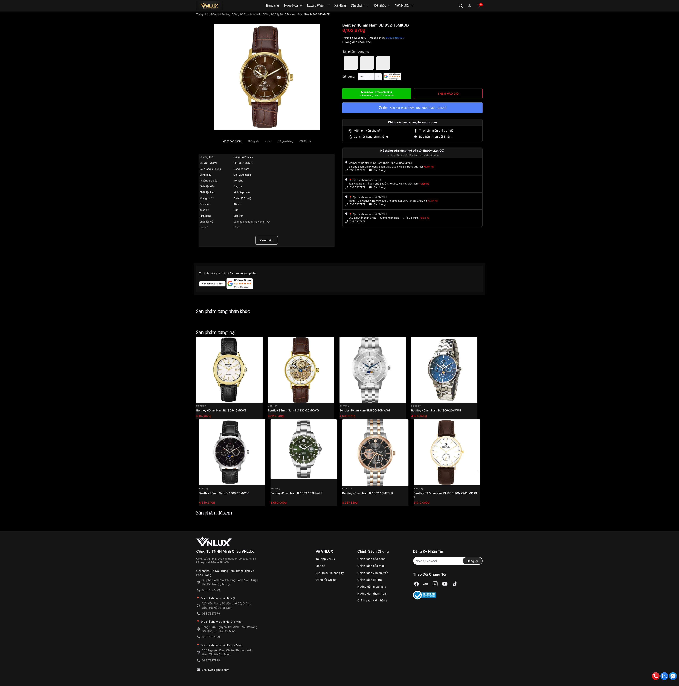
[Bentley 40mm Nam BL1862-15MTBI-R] (375, 452)
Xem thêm (266, 240)
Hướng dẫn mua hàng (371, 586)
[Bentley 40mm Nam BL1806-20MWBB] (232, 452)
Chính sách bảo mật (370, 565)
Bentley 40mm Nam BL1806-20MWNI (436, 410)
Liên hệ (320, 565)
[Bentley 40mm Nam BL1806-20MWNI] (444, 370)
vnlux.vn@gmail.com (215, 669)
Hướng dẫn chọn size (356, 42)
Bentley (362, 37)
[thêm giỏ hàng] (250, 341)
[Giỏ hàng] (478, 5)
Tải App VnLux (325, 559)
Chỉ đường (380, 170)
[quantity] (361, 76)
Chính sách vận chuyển (372, 573)
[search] (390, 17)
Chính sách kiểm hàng (372, 600)
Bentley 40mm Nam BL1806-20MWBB (224, 493)
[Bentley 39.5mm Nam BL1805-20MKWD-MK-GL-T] (447, 452)
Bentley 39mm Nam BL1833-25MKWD (293, 410)
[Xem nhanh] (258, 341)
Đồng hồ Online (326, 579)
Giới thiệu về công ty (330, 573)
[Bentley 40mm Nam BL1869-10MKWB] (229, 370)
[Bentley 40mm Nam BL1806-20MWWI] (373, 370)
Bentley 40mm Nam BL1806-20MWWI (365, 410)
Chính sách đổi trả (369, 579)
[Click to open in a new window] (267, 76)
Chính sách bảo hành (371, 559)
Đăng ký (472, 561)
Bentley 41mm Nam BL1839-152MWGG (297, 493)
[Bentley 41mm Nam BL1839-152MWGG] (304, 452)
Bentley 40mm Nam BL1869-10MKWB (221, 410)
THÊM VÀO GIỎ (448, 93)
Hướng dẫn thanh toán (372, 593)
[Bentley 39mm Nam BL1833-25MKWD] (301, 370)
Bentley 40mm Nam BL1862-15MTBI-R (367, 493)
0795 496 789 (417, 107)
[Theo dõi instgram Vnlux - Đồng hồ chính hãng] (435, 584)
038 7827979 (357, 170)
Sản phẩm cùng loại (216, 333)
